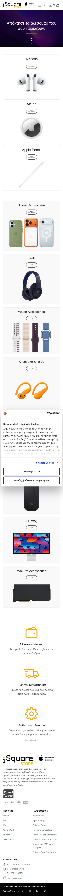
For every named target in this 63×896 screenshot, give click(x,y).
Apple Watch (9, 830)
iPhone (6, 815)
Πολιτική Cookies (40, 825)
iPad (5, 825)
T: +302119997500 (15, 869)
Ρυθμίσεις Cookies (44, 462)
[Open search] (45, 5)
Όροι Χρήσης (39, 820)
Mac (5, 820)
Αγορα (31, 66)
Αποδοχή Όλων (31, 471)
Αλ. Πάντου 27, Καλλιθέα (18, 864)
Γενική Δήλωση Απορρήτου (45, 835)
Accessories (8, 839)
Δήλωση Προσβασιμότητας (45, 852)
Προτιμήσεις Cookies (42, 830)
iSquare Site (38, 815)
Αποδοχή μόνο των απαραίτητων (31, 480)
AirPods (6, 835)
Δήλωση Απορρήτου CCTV (45, 839)
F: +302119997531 (16, 873)
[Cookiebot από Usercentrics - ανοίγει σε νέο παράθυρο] (47, 414)
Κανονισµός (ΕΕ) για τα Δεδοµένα (43, 846)
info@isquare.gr (14, 878)
